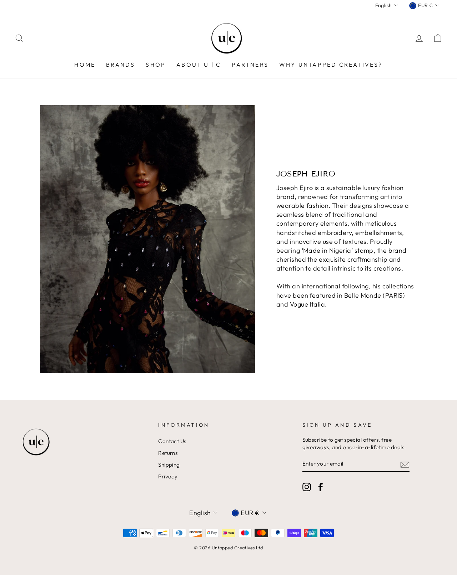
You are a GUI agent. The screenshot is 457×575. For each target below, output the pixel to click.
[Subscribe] (405, 464)
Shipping (169, 464)
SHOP (156, 64)
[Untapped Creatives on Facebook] (320, 487)
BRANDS (120, 64)
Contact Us (172, 441)
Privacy (167, 476)
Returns (167, 453)
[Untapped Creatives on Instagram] (306, 487)
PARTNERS (250, 64)
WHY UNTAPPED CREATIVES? (331, 64)
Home (84, 64)
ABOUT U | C (198, 64)
